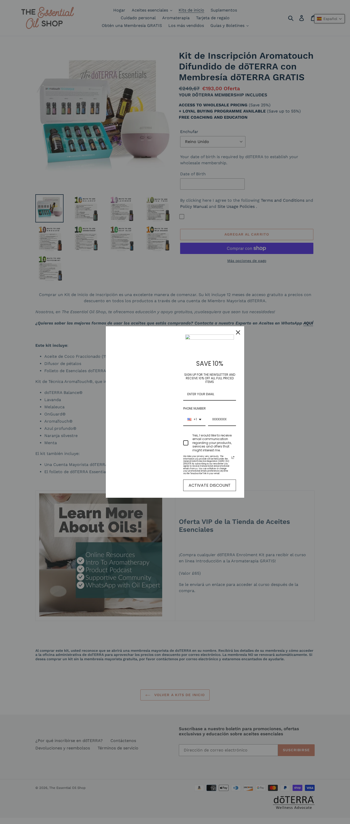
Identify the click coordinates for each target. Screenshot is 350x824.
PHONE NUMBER (194, 408)
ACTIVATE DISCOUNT (210, 485)
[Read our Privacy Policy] (233, 457)
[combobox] (194, 419)
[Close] (238, 332)
